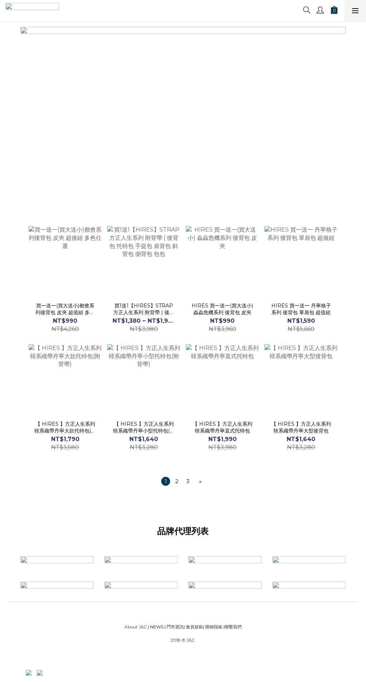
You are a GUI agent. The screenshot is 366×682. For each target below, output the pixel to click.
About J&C (135, 626)
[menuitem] (165, 481)
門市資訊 (174, 626)
